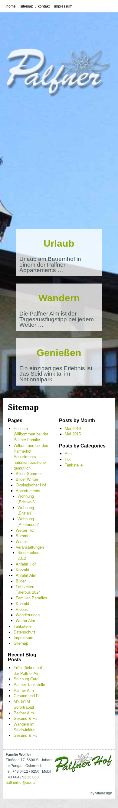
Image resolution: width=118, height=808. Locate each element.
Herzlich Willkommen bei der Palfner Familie (31, 434)
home (11, 6)
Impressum (23, 637)
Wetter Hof (25, 530)
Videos (22, 609)
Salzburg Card (26, 679)
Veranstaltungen (30, 547)
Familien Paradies (31, 598)
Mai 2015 (73, 434)
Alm (68, 453)
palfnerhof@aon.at (21, 782)
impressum (63, 6)
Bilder (21, 581)
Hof (68, 459)
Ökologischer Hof (31, 485)
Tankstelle (22, 626)
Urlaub (59, 243)
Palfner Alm (24, 690)
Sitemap (21, 643)
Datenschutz (25, 632)
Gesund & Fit (25, 718)
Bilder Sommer (29, 473)
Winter (21, 541)
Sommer (23, 536)
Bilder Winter (27, 479)
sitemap (26, 6)
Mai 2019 (73, 428)
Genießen (59, 352)
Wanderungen (28, 615)
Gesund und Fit (27, 696)
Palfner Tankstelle (29, 684)
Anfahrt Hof (26, 564)
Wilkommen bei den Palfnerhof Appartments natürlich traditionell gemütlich (31, 456)
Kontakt (22, 570)
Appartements (28, 491)
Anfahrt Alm (26, 575)
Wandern (59, 298)
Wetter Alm (25, 620)
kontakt (44, 6)
